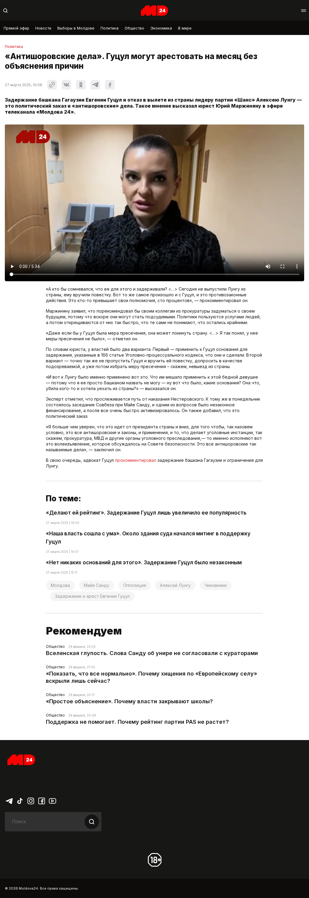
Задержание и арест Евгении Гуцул (92, 596)
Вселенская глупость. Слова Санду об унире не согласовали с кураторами (152, 653)
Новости (43, 28)
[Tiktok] (20, 800)
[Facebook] (41, 800)
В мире (185, 28)
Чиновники (216, 585)
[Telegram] (9, 800)
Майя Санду (96, 585)
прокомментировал (135, 460)
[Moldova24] (154, 10)
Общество (134, 28)
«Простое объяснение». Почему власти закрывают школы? (129, 701)
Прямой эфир (16, 28)
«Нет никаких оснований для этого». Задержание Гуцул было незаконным (144, 562)
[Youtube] (52, 800)
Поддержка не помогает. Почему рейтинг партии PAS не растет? (137, 722)
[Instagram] (31, 800)
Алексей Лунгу (175, 585)
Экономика (161, 28)
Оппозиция (134, 585)
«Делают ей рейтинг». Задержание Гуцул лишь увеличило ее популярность (146, 513)
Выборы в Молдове (75, 28)
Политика (109, 28)
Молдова (60, 585)
